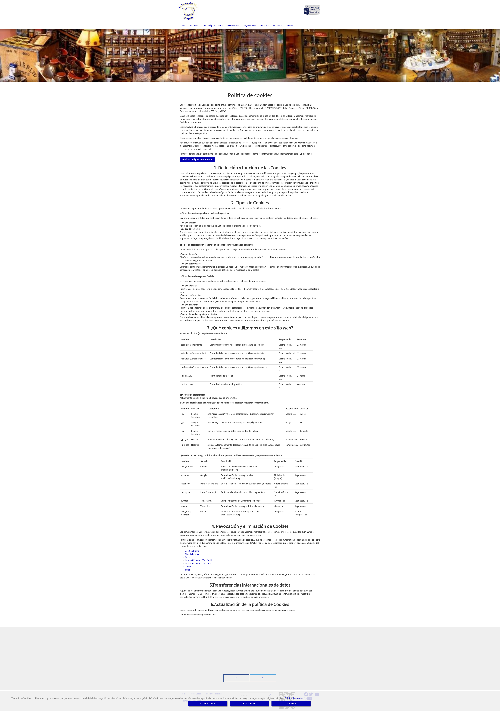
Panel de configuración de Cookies (197, 159)
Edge (187, 557)
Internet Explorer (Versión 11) (199, 560)
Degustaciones (250, 25)
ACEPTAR (291, 703)
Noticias (264, 25)
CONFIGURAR (207, 703)
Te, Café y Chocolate (213, 25)
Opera (188, 566)
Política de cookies (294, 698)
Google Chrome (192, 550)
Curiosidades (232, 25)
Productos (277, 25)
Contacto (290, 25)
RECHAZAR (249, 703)
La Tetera (194, 25)
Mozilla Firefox (192, 554)
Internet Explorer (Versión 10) (199, 563)
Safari (187, 569)
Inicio (184, 25)
